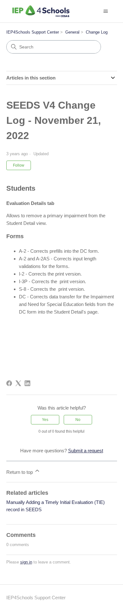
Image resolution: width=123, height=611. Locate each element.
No (77, 419)
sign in (26, 562)
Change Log (97, 32)
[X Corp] (18, 383)
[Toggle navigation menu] (106, 11)
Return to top (20, 472)
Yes (45, 419)
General (72, 32)
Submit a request (85, 450)
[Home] (41, 11)
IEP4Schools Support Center (32, 32)
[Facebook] (9, 383)
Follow (18, 165)
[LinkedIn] (27, 383)
